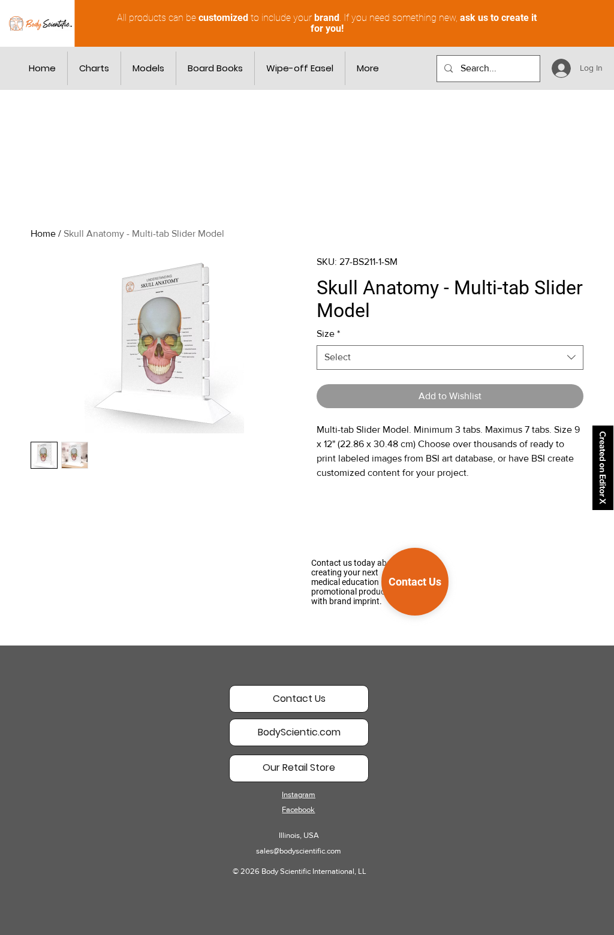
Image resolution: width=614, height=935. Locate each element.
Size (328, 333)
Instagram (298, 794)
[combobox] (450, 357)
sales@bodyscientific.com (298, 850)
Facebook (298, 809)
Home (43, 233)
